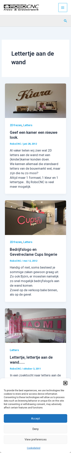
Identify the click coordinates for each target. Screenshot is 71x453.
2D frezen (16, 125)
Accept (35, 418)
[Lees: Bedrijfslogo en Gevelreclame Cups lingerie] (35, 217)
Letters (27, 125)
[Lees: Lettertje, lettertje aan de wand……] (35, 325)
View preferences (36, 439)
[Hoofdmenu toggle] (62, 7)
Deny (36, 429)
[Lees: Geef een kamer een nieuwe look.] (35, 100)
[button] (65, 383)
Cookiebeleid (33, 448)
